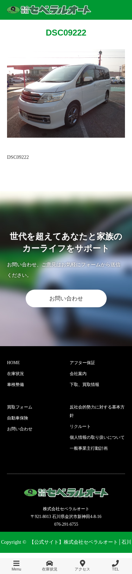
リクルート (80, 426)
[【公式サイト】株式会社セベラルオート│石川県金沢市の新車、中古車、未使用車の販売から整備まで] (49, 9)
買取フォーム (19, 407)
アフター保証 (82, 362)
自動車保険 (17, 418)
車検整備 (15, 384)
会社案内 (78, 373)
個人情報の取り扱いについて (97, 437)
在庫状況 (15, 373)
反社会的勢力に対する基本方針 (97, 411)
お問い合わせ (66, 298)
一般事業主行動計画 (89, 448)
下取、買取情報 (84, 384)
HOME (13, 362)
